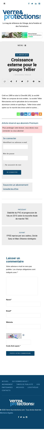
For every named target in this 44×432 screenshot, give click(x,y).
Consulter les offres (10, 189)
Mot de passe (8, 154)
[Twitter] (29, 114)
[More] (40, 114)
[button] (22, 35)
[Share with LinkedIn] (39, 81)
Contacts (6, 390)
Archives (20, 387)
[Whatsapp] (18, 114)
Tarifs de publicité (24, 384)
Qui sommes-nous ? (20, 381)
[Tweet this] (22, 81)
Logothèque (33, 387)
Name (8, 300)
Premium (28, 75)
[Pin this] (33, 81)
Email (8, 311)
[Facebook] (22, 114)
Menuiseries (19, 75)
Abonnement (7, 384)
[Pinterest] (33, 114)
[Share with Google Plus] (28, 81)
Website (9, 322)
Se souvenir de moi (13, 165)
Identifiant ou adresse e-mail (15, 142)
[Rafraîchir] (23, 335)
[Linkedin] (25, 114)
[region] (22, 35)
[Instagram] (36, 114)
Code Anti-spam (12, 346)
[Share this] (16, 81)
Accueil (5, 381)
